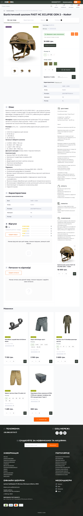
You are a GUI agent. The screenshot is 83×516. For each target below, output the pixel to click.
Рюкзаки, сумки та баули (61, 469)
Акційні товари (10, 10)
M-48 (37, 344)
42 (6, 398)
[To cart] (74, 273)
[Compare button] (76, 34)
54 (6, 400)
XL (45, 54)
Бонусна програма (8, 472)
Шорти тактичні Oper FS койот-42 (15, 393)
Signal (59, 491)
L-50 (41, 344)
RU (78, 2)
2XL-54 (33, 347)
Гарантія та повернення (10, 460)
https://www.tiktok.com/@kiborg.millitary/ (61, 433)
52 (23, 398)
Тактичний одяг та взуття (61, 470)
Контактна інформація (9, 462)
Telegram (60, 484)
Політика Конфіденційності (10, 467)
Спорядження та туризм (61, 474)
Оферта (5, 469)
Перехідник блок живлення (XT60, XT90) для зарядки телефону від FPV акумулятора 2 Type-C (41, 395)
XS (57, 346)
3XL (58, 349)
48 (16, 398)
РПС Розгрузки (59, 458)
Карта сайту (7, 476)
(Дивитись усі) (58, 82)
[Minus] (45, 70)
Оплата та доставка (8, 458)
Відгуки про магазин (9, 465)
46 (13, 398)
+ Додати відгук (13, 234)
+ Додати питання (13, 272)
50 (19, 398)
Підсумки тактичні (60, 460)
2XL (73, 346)
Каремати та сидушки (60, 463)
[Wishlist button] (72, 34)
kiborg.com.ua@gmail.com (12, 487)
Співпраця (6, 463)
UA (76, 2)
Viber (59, 486)
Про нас (6, 456)
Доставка (64, 108)
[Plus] (52, 70)
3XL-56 (38, 347)
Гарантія (64, 203)
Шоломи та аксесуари (61, 462)
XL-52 (46, 344)
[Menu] (2, 2)
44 (9, 398)
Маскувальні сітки (60, 465)
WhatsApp (60, 488)
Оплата (64, 186)
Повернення (65, 218)
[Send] (74, 77)
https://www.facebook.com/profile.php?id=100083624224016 (64, 433)
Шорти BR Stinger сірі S (38, 339)
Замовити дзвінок (67, 2)
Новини (6, 470)
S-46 (32, 344)
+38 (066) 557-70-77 (10, 432)
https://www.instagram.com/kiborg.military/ (57, 433)
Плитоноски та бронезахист (62, 456)
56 (9, 400)
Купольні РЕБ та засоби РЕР (62, 467)
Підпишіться (53, 445)
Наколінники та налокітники (62, 472)
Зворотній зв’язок (8, 474)
